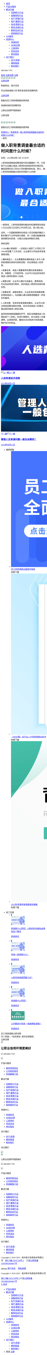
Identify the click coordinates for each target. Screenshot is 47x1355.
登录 (3, 75)
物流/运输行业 (17, 27)
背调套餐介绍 (12, 1074)
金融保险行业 (17, 15)
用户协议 (12, 1268)
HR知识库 (15, 45)
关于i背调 (15, 60)
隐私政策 (22, 1268)
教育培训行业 (17, 30)
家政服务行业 (17, 33)
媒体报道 (15, 63)
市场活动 (15, 51)
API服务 (9, 36)
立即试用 (10, 75)
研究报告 (15, 54)
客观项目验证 (12, 1068)
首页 (8, 4)
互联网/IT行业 (17, 13)
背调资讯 (15, 42)
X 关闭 (4, 1284)
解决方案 (10, 10)
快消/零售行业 (17, 24)
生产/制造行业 (17, 18)
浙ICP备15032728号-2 (14, 1260)
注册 (16, 75)
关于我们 (10, 57)
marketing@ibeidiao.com (13, 1058)
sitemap (4, 1268)
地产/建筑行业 (17, 21)
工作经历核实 (12, 1071)
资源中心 (10, 39)
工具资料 (15, 48)
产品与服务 (11, 7)
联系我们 (15, 66)
